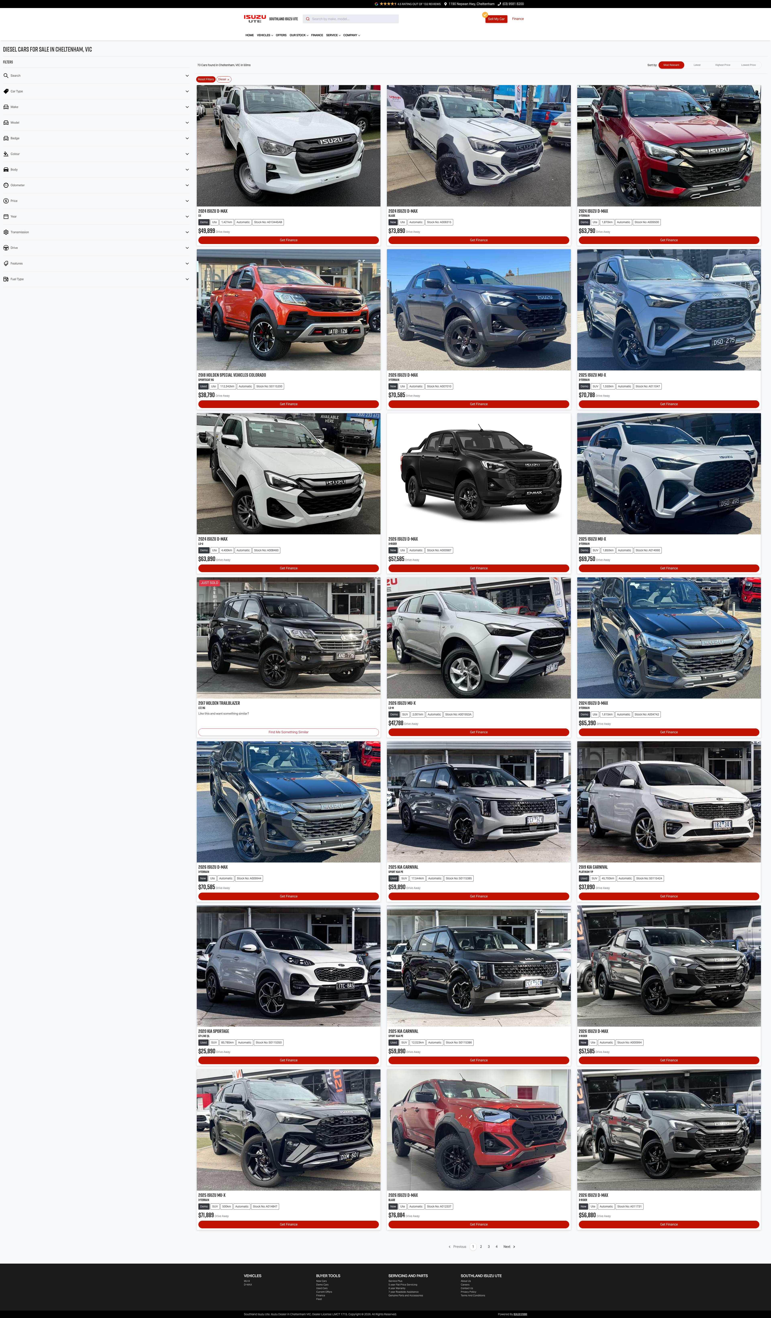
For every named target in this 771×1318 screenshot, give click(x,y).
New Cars (321, 1280)
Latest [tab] (697, 64)
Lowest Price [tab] (748, 64)
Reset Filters (206, 79)
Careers (465, 1284)
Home (250, 35)
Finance (518, 19)
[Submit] (307, 18)
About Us (466, 1280)
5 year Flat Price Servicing (403, 1284)
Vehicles (263, 35)
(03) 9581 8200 (513, 4)
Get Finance (289, 240)
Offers (281, 35)
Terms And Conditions (473, 1295)
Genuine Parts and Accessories (406, 1295)
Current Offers (324, 1291)
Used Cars (321, 1288)
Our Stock (298, 35)
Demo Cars (322, 1284)
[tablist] (710, 65)
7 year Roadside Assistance (404, 1291)
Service (332, 35)
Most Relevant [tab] (671, 64)
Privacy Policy (468, 1291)
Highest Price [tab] (722, 64)
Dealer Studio (520, 1314)
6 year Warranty (397, 1288)
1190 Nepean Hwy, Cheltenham (472, 4)
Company (350, 35)
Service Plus (395, 1280)
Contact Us (467, 1288)
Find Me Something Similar (289, 732)
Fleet (319, 1299)
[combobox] (351, 18)
